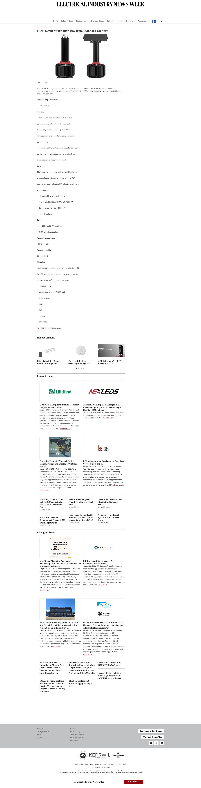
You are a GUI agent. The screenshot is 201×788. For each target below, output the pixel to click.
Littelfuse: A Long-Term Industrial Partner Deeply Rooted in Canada (59, 406)
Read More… (65, 428)
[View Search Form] (161, 21)
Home (55, 21)
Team (39, 735)
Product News (81, 21)
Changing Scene (97, 21)
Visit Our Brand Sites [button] (152, 737)
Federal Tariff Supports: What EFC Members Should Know (81, 502)
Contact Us (74, 740)
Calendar (110, 21)
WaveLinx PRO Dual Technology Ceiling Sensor (79, 362)
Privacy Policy (75, 732)
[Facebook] (151, 743)
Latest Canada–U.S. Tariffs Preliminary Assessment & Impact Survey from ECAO (81, 517)
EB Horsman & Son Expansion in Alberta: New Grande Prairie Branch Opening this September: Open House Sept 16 (59, 625)
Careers (39, 737)
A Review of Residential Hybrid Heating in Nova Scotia (108, 517)
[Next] (121, 354)
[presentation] (50, 350)
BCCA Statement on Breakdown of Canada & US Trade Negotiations (103, 462)
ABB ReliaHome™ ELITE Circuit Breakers (110, 362)
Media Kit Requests (77, 737)
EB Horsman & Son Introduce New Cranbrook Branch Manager (99, 562)
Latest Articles (67, 21)
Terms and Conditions (77, 735)
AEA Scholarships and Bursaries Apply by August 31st (81, 683)
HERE (42, 328)
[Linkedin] (162, 743)
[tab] (76, 368)
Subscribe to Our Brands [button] (151, 731)
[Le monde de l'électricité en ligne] (154, 21)
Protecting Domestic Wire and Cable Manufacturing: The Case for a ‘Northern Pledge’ (58, 464)
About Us (40, 729)
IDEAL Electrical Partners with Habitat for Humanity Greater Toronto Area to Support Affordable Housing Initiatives (103, 625)
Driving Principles (43, 732)
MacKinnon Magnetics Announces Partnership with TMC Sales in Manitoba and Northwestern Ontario (60, 563)
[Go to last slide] (40, 354)
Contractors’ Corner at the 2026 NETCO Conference (110, 663)
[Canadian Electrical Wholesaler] (44, 21)
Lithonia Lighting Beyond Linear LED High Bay (48, 362)
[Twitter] (156, 743)
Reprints (73, 729)
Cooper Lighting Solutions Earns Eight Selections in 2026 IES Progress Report (110, 675)
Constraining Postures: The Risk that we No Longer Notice (110, 502)
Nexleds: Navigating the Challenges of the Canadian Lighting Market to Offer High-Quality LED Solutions (102, 407)
